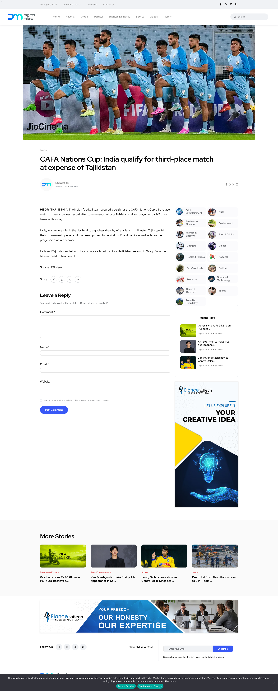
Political (98, 16)
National (70, 16)
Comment (47, 312)
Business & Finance (119, 16)
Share (43, 279)
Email (44, 364)
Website (45, 381)
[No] (274, 682)
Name (45, 347)
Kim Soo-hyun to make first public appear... (213, 343)
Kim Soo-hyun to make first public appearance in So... (113, 579)
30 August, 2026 (48, 4)
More (166, 16)
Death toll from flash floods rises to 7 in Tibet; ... (214, 579)
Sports (140, 16)
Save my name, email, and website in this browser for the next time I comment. (76, 400)
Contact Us (108, 4)
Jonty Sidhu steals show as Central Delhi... (213, 359)
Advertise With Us (72, 4)
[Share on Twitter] (233, 184)
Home (56, 16)
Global (84, 16)
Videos (154, 16)
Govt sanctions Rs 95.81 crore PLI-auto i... (215, 327)
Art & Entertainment (101, 572)
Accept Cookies (126, 686)
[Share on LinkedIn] (237, 184)
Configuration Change (150, 686)
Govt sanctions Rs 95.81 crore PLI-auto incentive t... (60, 579)
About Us (92, 4)
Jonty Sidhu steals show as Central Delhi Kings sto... (159, 579)
